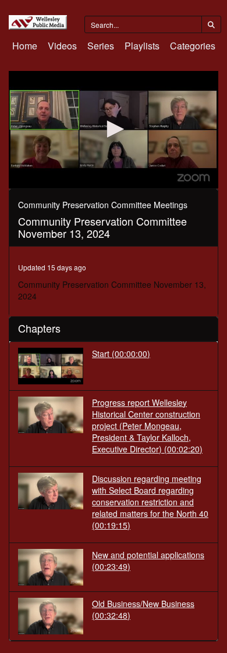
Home (24, 45)
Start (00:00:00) (121, 353)
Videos (62, 45)
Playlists (142, 45)
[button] (113, 129)
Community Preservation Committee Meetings (102, 204)
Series (100, 45)
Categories (192, 45)
